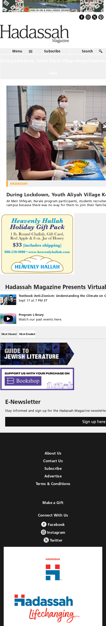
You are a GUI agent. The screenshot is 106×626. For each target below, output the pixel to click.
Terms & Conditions (53, 494)
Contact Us (53, 471)
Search (87, 62)
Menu (17, 62)
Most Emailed (27, 344)
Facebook (56, 535)
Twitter (56, 551)
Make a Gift (52, 513)
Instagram (55, 543)
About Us (53, 463)
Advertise (53, 486)
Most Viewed (9, 344)
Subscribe (52, 62)
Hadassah (19, 194)
